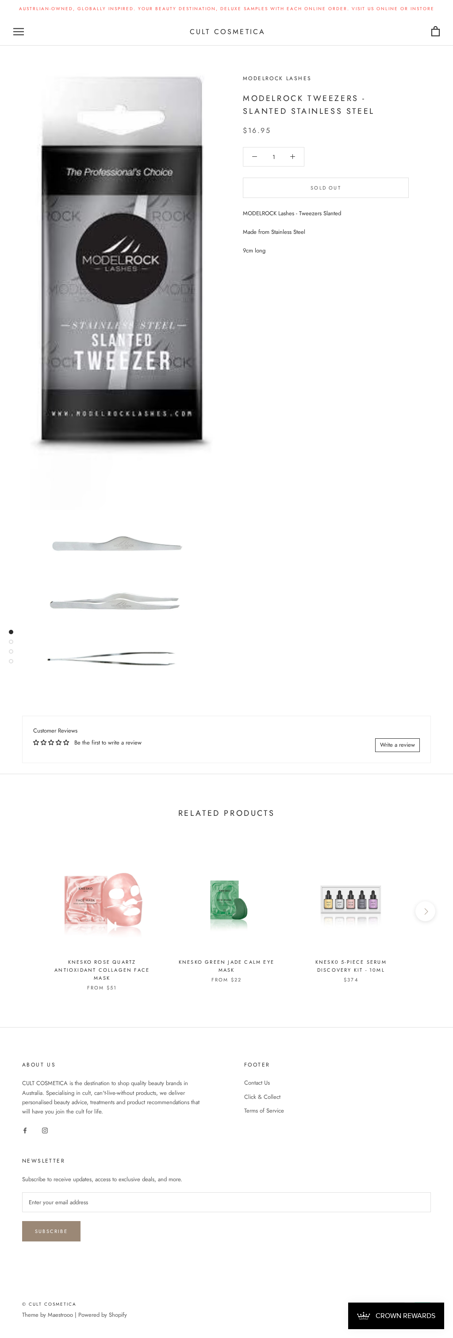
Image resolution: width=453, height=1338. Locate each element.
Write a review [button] (397, 745)
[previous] (28, 911)
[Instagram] (45, 1130)
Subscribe (51, 1231)
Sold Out (326, 187)
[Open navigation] (18, 31)
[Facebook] (25, 1130)
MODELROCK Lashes (277, 78)
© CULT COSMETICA (49, 1304)
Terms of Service (264, 1110)
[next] (425, 911)
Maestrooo (60, 1315)
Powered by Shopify (102, 1315)
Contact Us (257, 1082)
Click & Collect (262, 1097)
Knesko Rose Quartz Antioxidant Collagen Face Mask (102, 969)
